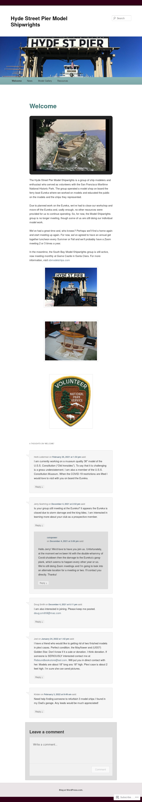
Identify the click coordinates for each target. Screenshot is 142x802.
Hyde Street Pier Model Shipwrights (39, 21)
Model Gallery (45, 80)
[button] (63, 162)
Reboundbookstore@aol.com (50, 660)
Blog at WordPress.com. (71, 789)
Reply (39, 486)
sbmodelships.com (59, 260)
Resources (62, 80)
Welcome (17, 80)
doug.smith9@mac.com (47, 613)
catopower (52, 537)
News (30, 80)
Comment (100, 769)
